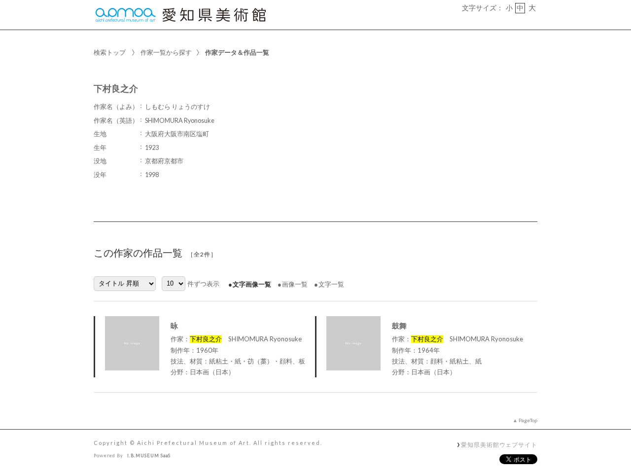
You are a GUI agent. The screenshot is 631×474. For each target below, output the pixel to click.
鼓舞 (399, 325)
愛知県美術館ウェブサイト (499, 444)
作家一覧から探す (166, 52)
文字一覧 (331, 284)
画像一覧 (295, 284)
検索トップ (110, 52)
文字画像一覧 (252, 284)
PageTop (528, 420)
